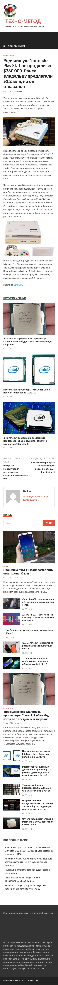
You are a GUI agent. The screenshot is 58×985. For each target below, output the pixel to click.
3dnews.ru (18, 284)
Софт (5, 566)
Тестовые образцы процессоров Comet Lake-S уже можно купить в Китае (36, 788)
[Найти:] (29, 523)
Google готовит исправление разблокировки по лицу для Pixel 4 (37, 646)
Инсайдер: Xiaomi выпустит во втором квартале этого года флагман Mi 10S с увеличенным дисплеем (28, 861)
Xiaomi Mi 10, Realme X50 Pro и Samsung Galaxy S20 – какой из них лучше (38, 617)
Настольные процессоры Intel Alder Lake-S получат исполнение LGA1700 (27, 391)
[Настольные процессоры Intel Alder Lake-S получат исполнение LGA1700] (29, 386)
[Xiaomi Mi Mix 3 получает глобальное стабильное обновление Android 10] (11, 668)
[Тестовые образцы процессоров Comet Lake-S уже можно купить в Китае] (11, 794)
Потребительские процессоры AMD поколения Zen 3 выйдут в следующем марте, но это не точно (37, 804)
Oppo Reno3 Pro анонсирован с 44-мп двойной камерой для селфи (38, 602)
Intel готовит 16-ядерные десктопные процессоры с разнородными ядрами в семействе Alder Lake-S (25, 440)
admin (19, 91)
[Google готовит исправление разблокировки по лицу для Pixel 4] (11, 652)
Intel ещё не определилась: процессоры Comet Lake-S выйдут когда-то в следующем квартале (27, 341)
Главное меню (16, 46)
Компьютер (8, 56)
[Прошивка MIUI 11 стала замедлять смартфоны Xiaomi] (29, 563)
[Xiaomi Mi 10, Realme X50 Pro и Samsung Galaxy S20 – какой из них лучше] (11, 624)
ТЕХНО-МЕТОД (23, 21)
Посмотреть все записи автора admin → (35, 498)
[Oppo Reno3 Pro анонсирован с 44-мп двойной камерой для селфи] (11, 608)
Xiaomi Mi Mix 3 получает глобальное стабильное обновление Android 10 (35, 661)
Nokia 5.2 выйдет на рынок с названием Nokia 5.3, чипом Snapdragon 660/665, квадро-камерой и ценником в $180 (29, 850)
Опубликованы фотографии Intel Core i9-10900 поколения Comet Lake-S (37, 822)
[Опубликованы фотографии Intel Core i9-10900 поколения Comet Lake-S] (11, 828)
